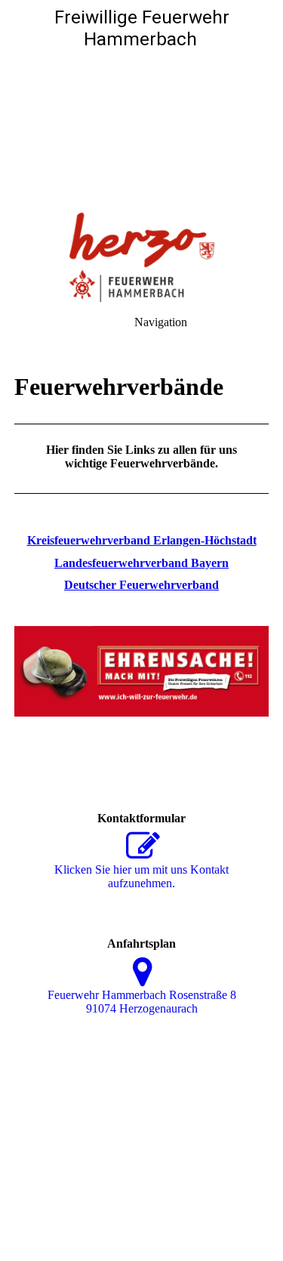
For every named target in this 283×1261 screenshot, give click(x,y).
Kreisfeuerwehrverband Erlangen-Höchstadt (142, 540)
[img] (141, 105)
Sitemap (168, 1206)
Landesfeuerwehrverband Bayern (141, 563)
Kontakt (114, 1206)
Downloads (230, 1206)
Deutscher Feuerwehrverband (141, 584)
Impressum (52, 1206)
